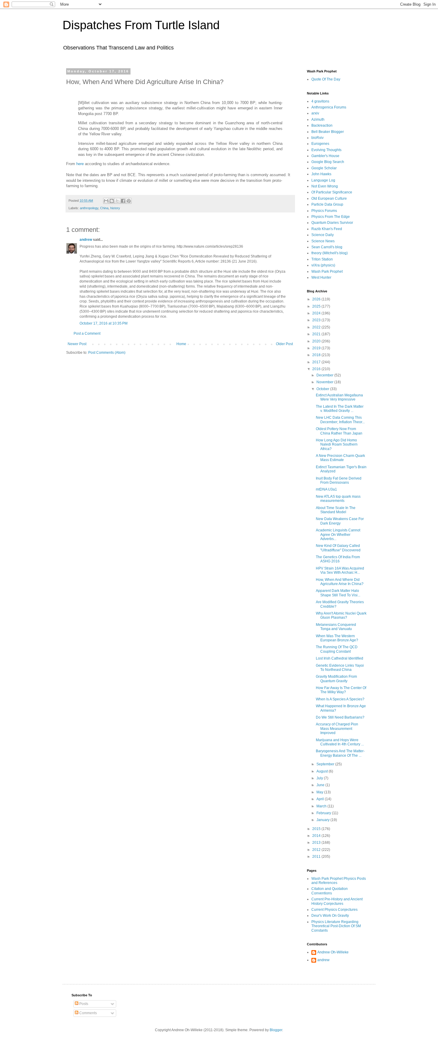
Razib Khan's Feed (326, 229)
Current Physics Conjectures (334, 910)
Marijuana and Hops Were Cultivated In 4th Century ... (340, 742)
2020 (316, 341)
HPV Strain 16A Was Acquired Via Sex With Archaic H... (340, 570)
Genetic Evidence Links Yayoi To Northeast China (340, 667)
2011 (316, 856)
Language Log (323, 180)
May (320, 792)
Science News (323, 241)
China (104, 208)
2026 (316, 299)
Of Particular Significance (331, 192)
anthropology (89, 208)
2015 (316, 829)
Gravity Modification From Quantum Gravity (336, 678)
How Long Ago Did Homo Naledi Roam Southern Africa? (337, 444)
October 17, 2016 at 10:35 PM (104, 323)
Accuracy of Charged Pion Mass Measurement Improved (337, 728)
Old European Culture (329, 198)
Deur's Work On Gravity (330, 915)
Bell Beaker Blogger (327, 132)
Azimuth (317, 119)
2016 (316, 369)
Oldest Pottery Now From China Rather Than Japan (339, 431)
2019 (316, 348)
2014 (316, 836)
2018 (316, 355)
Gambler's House (325, 156)
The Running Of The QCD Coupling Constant (337, 649)
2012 (316, 850)
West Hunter (321, 277)
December (325, 375)
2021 (316, 334)
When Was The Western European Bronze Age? (337, 638)
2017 (316, 362)
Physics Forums (324, 211)
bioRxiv (317, 138)
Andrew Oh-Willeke (333, 952)
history (115, 208)
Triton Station (322, 259)
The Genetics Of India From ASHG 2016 (338, 559)
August (322, 771)
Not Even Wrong (324, 186)
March (321, 806)
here (80, 164)
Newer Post (77, 344)
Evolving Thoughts (326, 150)
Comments (87, 1013)
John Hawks (321, 174)
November (325, 382)
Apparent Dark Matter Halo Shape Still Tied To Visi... (338, 593)
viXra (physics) (323, 265)
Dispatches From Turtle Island (141, 25)
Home (181, 344)
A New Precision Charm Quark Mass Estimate (340, 458)
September (325, 764)
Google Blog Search (327, 162)
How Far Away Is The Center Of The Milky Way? (341, 690)
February (324, 813)
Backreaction (322, 125)
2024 (316, 313)
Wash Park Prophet (327, 271)
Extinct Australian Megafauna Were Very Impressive (339, 397)
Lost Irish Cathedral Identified (339, 658)
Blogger (276, 1030)
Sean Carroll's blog (326, 247)
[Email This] (106, 201)
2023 (316, 320)
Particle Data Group (327, 204)
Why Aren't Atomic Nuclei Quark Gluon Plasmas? (341, 615)
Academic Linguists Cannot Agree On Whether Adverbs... (338, 534)
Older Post (284, 344)
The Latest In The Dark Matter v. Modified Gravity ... (340, 408)
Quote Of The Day (325, 79)
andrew (86, 240)
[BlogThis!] (112, 201)
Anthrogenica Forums (328, 107)
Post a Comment (87, 333)
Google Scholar (324, 168)
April (320, 799)
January (323, 820)
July (320, 778)
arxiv (315, 113)
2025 (316, 306)
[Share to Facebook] (123, 201)
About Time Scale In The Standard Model (335, 510)
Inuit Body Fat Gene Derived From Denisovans (338, 480)
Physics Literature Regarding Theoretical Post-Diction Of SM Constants (336, 926)
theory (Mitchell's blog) (329, 253)
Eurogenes (320, 144)
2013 (316, 842)
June (320, 785)
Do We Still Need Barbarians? (340, 717)
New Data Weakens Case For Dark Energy (340, 521)
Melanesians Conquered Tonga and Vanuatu (336, 627)
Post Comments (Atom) (106, 352)
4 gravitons (320, 101)
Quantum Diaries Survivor (332, 223)
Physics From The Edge (330, 217)
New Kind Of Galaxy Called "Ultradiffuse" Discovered (338, 548)
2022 (316, 327)
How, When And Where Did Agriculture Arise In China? (340, 582)
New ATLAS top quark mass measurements (338, 498)
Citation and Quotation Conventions (329, 891)
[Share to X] (117, 201)
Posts (83, 1004)
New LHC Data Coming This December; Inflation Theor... (340, 419)
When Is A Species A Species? (340, 699)
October (323, 389)
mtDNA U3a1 (326, 489)
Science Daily (322, 235)
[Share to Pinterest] (129, 201)
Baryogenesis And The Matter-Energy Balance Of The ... (340, 753)
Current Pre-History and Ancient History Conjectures (337, 901)
